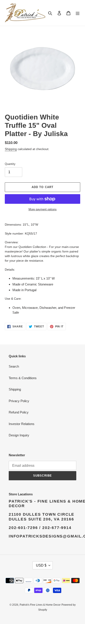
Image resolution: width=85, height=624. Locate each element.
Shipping (11, 149)
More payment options (43, 209)
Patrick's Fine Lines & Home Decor (40, 604)
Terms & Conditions (23, 378)
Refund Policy (19, 412)
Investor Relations (21, 424)
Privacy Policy (19, 401)
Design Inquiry (19, 435)
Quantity (10, 164)
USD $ (41, 565)
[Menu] (77, 13)
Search (14, 366)
